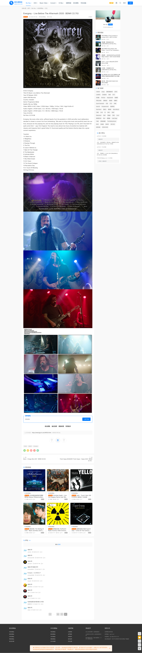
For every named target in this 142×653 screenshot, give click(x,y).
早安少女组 (98, 100)
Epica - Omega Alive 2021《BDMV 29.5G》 (34, 459)
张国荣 (116, 97)
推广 (91, 17)
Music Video (43, 3)
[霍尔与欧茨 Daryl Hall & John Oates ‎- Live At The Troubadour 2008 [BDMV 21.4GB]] (98, 50)
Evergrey (36, 446)
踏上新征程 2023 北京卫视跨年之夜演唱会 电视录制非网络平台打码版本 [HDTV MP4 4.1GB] (111, 76)
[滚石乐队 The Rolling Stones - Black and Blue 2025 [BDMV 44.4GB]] (34, 514)
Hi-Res (61, 3)
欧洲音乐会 (98, 118)
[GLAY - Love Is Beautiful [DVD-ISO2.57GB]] (98, 63)
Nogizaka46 (110, 97)
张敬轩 (115, 100)
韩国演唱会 (11, 639)
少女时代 (98, 94)
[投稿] (116, 3)
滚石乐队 (98, 127)
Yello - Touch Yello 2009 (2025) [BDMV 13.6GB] (81, 496)
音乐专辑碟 (53, 641)
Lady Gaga (114, 118)
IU (105, 112)
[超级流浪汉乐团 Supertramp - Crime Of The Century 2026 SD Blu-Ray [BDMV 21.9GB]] (81, 514)
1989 (115, 103)
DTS (111, 103)
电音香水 (112, 106)
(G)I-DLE (113, 124)
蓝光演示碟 (11, 641)
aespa (103, 91)
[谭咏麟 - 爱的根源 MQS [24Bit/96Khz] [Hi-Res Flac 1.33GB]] (98, 44)
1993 (113, 115)
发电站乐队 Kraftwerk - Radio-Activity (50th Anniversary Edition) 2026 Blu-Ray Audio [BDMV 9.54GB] (58, 529)
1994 (113, 112)
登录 (59, 544)
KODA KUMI (105, 127)
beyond (98, 106)
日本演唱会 (11, 636)
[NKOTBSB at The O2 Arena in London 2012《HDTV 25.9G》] (98, 37)
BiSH (97, 124)
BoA (104, 118)
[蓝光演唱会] (15, 3)
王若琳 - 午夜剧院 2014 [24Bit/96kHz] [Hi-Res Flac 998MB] (109, 69)
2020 (25, 446)
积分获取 (76, 3)
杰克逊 (102, 124)
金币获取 (70, 634)
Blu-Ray (28, 3)
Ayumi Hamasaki (100, 103)
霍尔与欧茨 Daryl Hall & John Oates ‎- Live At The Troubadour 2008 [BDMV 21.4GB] (110, 50)
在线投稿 (70, 631)
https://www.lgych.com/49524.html (41, 432)
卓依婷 (110, 100)
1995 (109, 94)
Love (118, 115)
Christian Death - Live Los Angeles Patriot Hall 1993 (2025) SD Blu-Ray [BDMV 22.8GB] (57, 496)
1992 (104, 115)
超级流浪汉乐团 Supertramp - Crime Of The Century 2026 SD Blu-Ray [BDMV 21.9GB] (81, 529)
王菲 (107, 103)
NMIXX (107, 124)
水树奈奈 (105, 100)
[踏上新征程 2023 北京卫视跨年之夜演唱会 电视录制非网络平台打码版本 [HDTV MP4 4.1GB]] (98, 76)
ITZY (114, 94)
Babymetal (98, 115)
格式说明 (70, 639)
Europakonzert (105, 106)
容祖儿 (104, 109)
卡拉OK (98, 91)
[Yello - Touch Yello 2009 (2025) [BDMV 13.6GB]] (81, 480)
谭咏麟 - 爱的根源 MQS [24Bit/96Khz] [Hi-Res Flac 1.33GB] (109, 43)
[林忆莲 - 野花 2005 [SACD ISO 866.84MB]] (98, 82)
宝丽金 (108, 115)
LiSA (102, 112)
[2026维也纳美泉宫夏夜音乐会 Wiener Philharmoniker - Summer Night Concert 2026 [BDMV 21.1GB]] (34, 480)
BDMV (30, 446)
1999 (97, 112)
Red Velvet (98, 109)
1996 (97, 121)
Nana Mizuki (116, 109)
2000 (116, 91)
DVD (35, 3)
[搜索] (120, 3)
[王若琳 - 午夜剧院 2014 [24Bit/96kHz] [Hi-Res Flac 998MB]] (98, 69)
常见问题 (83, 3)
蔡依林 (109, 109)
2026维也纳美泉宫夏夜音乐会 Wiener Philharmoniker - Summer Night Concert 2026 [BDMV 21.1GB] (34, 496)
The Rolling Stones (111, 121)
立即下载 (86, 419)
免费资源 (68, 3)
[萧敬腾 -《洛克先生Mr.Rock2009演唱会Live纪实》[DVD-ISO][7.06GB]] (98, 56)
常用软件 (70, 636)
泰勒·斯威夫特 (109, 91)
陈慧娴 (108, 118)
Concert (53, 3)
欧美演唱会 (43, 17)
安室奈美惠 (103, 121)
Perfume (103, 97)
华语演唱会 (11, 631)
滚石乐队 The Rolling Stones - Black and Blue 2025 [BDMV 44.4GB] (34, 529)
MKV (109, 112)
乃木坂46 (104, 94)
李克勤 (97, 97)
